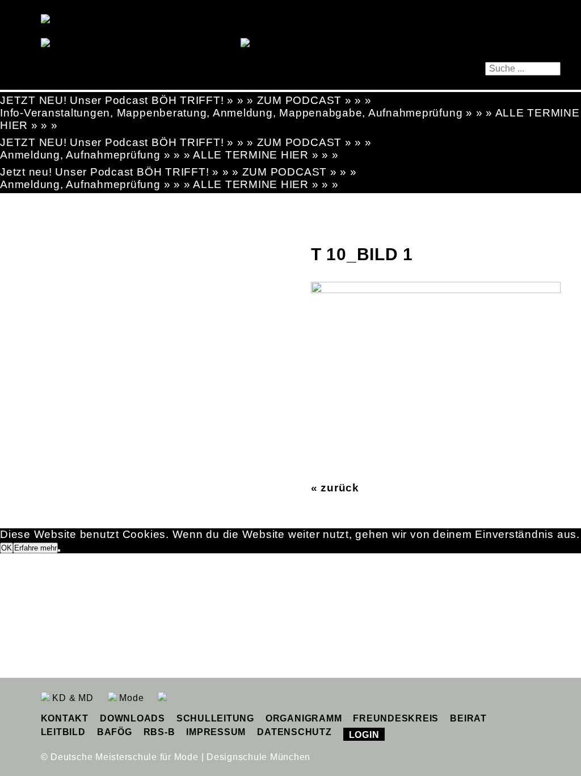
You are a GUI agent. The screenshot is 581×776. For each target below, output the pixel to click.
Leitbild (63, 732)
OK (6, 548)
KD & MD (72, 698)
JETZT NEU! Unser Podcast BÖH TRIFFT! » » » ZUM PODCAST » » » (186, 100)
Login (364, 735)
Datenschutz (294, 732)
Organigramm (304, 718)
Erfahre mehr (35, 548)
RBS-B (159, 732)
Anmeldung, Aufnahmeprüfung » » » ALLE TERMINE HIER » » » (169, 155)
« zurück (335, 488)
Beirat (468, 718)
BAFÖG (114, 732)
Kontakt (65, 718)
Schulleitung (215, 718)
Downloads (132, 718)
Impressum (216, 732)
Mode (130, 698)
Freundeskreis (396, 718)
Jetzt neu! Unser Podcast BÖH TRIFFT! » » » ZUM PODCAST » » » (178, 172)
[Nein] (59, 550)
